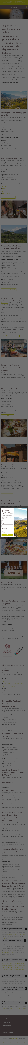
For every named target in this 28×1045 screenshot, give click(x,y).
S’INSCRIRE (7, 534)
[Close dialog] (26, 509)
